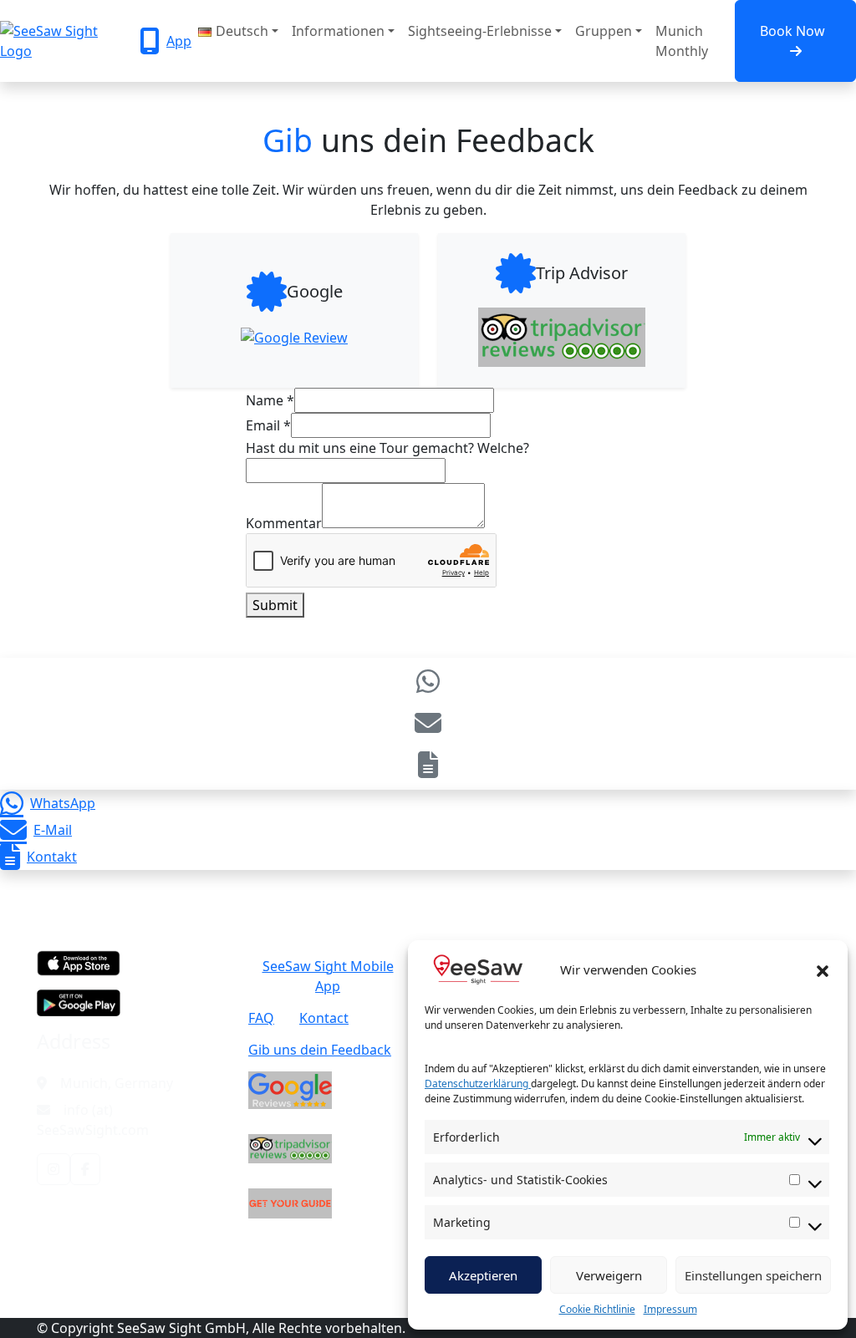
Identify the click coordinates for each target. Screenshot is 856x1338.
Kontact (324, 1018)
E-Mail (52, 830)
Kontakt (52, 856)
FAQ (261, 1018)
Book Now (796, 31)
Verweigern (609, 1275)
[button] (822, 969)
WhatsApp (62, 803)
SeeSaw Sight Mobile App (328, 976)
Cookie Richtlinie (597, 1309)
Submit (275, 605)
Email (268, 425)
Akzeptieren (483, 1275)
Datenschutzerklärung (478, 1083)
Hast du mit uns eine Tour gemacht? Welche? (387, 448)
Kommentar (284, 523)
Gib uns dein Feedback (319, 1049)
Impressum (670, 1309)
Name (270, 400)
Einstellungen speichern (753, 1275)
